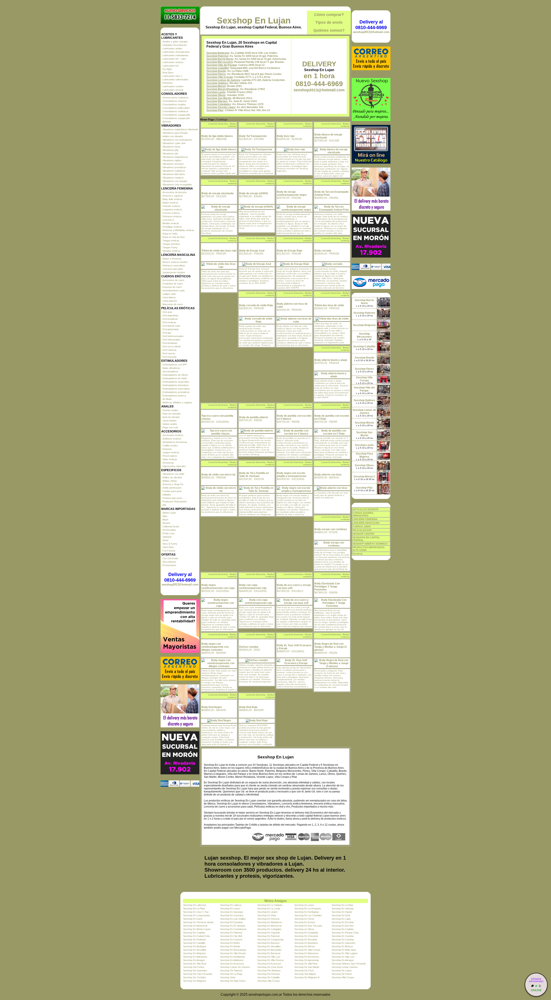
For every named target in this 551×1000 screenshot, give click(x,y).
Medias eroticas (171, 223)
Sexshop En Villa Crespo (307, 950)
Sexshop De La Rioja (231, 974)
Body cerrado (322, 250)
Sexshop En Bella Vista (344, 950)
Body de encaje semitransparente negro (291, 193)
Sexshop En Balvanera (306, 953)
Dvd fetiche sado (171, 326)
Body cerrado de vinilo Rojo (256, 305)
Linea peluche (170, 301)
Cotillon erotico (170, 445)
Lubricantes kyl (170, 65)
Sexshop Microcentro (219, 62)
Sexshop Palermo (217, 55)
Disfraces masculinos (174, 265)
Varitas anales (170, 424)
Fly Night (167, 69)
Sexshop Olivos (216, 95)
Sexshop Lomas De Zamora (235, 967)
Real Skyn (168, 72)
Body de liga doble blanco (217, 136)
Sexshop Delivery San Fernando (349, 963)
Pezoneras (168, 462)
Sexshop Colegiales (218, 104)
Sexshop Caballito (217, 68)
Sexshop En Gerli (341, 915)
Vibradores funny (171, 146)
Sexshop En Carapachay (270, 939)
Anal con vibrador (172, 413)
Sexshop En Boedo (230, 946)
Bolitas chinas (170, 481)
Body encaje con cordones (330, 529)
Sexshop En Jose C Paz (196, 912)
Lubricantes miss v (172, 76)
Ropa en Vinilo (170, 233)
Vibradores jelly (170, 150)
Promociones (169, 565)
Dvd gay (167, 332)
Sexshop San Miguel (305, 974)
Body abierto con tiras (328, 474)
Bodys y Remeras (172, 258)
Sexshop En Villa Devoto (233, 953)
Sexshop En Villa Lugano (345, 953)
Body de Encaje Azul (251, 250)
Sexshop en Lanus (304, 905)
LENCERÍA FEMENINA (365, 519)
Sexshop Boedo (216, 71)
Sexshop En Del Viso (343, 925)
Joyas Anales (169, 420)
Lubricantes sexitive (173, 86)
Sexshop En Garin (192, 919)
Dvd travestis (169, 357)
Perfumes (168, 83)
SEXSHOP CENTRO (364, 534)
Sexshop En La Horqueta (307, 908)
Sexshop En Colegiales (269, 929)
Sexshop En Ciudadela (306, 932)
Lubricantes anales (172, 48)
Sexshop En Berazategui (233, 950)
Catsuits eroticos (171, 206)
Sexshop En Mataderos (269, 922)
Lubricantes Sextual (173, 90)
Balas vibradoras (171, 368)
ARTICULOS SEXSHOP (365, 509)
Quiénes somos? (329, 30)
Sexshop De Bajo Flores (233, 981)
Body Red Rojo (248, 707)
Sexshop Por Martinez (269, 970)
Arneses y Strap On (173, 484)
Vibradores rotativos (173, 177)
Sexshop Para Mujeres (364, 455)
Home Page (207, 119)
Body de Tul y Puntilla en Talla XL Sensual (254, 475)
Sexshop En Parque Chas (345, 932)
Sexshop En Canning (343, 939)
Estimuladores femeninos (176, 385)
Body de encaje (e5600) (253, 193)
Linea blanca (169, 297)
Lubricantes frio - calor (174, 58)
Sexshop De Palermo (231, 970)
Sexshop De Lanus (342, 970)
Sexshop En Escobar (343, 922)
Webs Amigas (275, 901)
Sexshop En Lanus (230, 908)
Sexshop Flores (216, 74)
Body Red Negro (211, 707)
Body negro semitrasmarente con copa (218, 587)
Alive (165, 516)
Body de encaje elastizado (217, 193)
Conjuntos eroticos (172, 209)
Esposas (167, 449)
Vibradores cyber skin (174, 143)
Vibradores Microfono (174, 174)
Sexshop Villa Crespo (219, 77)
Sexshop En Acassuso (232, 963)
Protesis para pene (172, 498)
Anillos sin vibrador (172, 477)
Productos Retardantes (175, 501)
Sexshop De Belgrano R (307, 977)
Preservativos (170, 456)
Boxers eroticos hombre (175, 262)
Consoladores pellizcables (176, 108)
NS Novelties (169, 530)
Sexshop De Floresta (268, 974)
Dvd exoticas (169, 322)
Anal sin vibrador (171, 417)
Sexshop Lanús (215, 92)
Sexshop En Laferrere (194, 905)
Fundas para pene (172, 491)
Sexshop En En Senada (232, 925)
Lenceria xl (168, 220)
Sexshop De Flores (342, 974)
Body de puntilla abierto (253, 417)
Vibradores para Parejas (175, 133)
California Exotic (171, 526)
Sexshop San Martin (218, 98)
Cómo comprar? (329, 14)
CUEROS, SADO (362, 526)
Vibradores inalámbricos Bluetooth (180, 129)
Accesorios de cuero (173, 280)
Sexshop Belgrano (217, 52)
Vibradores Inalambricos (175, 157)
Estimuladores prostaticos (176, 392)
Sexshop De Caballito (268, 977)
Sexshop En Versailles (269, 946)
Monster (167, 121)
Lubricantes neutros (173, 62)
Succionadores (170, 371)
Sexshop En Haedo (342, 912)
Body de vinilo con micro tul (218, 474)
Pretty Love (169, 533)
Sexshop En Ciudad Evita (196, 936)
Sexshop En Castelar (343, 936)
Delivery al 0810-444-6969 (180, 577)
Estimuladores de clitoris (175, 375)
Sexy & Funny (170, 543)
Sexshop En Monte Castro (197, 929)
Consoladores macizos (175, 101)
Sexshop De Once (304, 970)
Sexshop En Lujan (254, 20)
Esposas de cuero (172, 287)
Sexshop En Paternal (268, 936)
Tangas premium (171, 244)
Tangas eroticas (171, 240)
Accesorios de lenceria (174, 192)
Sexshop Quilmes (217, 83)
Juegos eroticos (171, 452)
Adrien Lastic (169, 512)
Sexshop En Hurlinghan (306, 912)
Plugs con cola (170, 427)
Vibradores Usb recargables (177, 184)
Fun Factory (169, 550)
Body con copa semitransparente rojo (252, 587)
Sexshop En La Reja (342, 905)
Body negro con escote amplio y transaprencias (291, 475)
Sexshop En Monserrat (195, 925)
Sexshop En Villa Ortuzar (270, 960)
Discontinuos (169, 562)
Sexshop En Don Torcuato (308, 925)
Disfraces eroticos (172, 216)
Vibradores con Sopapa (175, 181)
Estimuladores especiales (176, 381)
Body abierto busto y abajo (330, 360)
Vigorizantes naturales (174, 466)
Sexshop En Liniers (267, 912)
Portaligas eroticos (172, 226)
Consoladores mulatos (174, 104)
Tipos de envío (328, 22)
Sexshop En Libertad (342, 908)
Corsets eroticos (171, 213)
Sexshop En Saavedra (343, 943)
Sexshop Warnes (216, 101)
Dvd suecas (169, 353)
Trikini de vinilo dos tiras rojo (218, 250)
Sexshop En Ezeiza (304, 922)
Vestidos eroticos (171, 251)
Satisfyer (167, 537)
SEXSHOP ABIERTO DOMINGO (370, 543)
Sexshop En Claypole (268, 932)
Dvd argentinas (170, 315)
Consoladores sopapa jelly (176, 114)
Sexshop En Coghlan (343, 929)
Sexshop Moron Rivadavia (222, 89)
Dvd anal (167, 312)
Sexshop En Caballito (194, 943)
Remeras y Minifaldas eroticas (178, 230)
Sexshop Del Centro (193, 967)
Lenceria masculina (173, 269)
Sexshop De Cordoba (194, 977)
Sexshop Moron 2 (364, 476)
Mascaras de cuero (173, 304)
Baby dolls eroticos (172, 199)
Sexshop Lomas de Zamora (223, 80)
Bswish (166, 523)
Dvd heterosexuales (173, 336)
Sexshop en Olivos (304, 929)
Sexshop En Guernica (231, 915)
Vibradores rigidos (172, 160)
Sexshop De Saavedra (195, 970)
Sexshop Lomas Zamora (345, 967)
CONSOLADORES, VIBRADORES (363, 514)
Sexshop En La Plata (194, 908)
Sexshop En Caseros (231, 939)
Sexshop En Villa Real (194, 963)
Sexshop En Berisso (342, 946)
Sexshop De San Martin (306, 967)
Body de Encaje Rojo (289, 250)
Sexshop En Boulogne (194, 946)
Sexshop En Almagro (194, 960)
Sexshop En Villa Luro (268, 956)
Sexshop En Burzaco (268, 943)
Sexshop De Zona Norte (270, 967)
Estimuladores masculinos (176, 388)
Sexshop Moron (216, 86)
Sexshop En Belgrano (194, 953)
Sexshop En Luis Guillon (233, 919)
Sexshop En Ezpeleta (231, 922)
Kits (164, 505)
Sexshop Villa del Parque (221, 65)
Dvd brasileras (170, 319)
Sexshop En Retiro (230, 943)
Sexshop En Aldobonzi (231, 960)
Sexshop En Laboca (230, 905)
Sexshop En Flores (304, 919)
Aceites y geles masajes (175, 41)
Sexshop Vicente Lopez (220, 107)
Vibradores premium (173, 164)
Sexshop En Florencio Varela (198, 922)
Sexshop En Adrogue (343, 960)
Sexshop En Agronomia (306, 960)
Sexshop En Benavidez (269, 950)
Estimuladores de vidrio (175, 378)
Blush (165, 519)
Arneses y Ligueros (173, 195)
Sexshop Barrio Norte (219, 59)
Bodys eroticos (170, 202)
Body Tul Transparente (253, 136)
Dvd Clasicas (169, 350)
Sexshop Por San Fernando (197, 974)
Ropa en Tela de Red (173, 237)
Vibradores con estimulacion (177, 139)
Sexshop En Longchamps (196, 915)
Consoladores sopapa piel (176, 118)
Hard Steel (168, 547)
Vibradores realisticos (174, 170)
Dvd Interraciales (171, 339)
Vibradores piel (170, 153)
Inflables (167, 494)
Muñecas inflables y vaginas (177, 402)
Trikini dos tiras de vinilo (329, 305)
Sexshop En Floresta (268, 919)
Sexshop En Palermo (231, 932)
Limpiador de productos (175, 45)
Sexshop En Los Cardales (308, 915)
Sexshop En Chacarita (306, 936)
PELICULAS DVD (362, 530)
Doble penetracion (172, 487)
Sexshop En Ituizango (231, 912)
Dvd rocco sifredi (171, 346)
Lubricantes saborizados (175, 79)
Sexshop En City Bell (231, 936)
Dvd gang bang (170, 329)
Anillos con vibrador (173, 136)
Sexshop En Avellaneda (232, 956)
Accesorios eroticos (173, 435)
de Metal (167, 399)
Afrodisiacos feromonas (175, 442)
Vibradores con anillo (173, 474)
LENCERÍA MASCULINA (366, 523)
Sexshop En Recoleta (305, 939)
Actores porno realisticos (176, 97)
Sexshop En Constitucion (233, 929)
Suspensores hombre (174, 272)
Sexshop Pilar (214, 110)
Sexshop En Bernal (304, 946)
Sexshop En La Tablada (269, 905)
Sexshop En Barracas (268, 953)
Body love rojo (285, 136)
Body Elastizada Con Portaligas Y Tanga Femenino (327, 586)
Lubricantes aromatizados (176, 52)
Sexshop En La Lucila (268, 908)
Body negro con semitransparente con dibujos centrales (215, 646)
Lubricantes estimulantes (176, 55)
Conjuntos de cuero (173, 283)
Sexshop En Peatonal (194, 939)
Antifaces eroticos (172, 438)
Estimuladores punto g (174, 395)
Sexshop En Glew (266, 915)
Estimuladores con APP (175, 364)
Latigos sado (169, 294)
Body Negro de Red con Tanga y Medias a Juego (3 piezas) (330, 646)
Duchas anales (170, 410)
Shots (166, 540)
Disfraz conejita (248, 646)
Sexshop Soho (227, 977)
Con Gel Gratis (170, 558)
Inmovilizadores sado (174, 290)
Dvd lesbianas (170, 343)
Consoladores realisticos (175, 111)
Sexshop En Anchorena (306, 956)
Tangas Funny (170, 247)
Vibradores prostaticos (174, 167)
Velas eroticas (170, 459)
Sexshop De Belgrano (194, 981)
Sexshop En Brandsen (306, 943)
